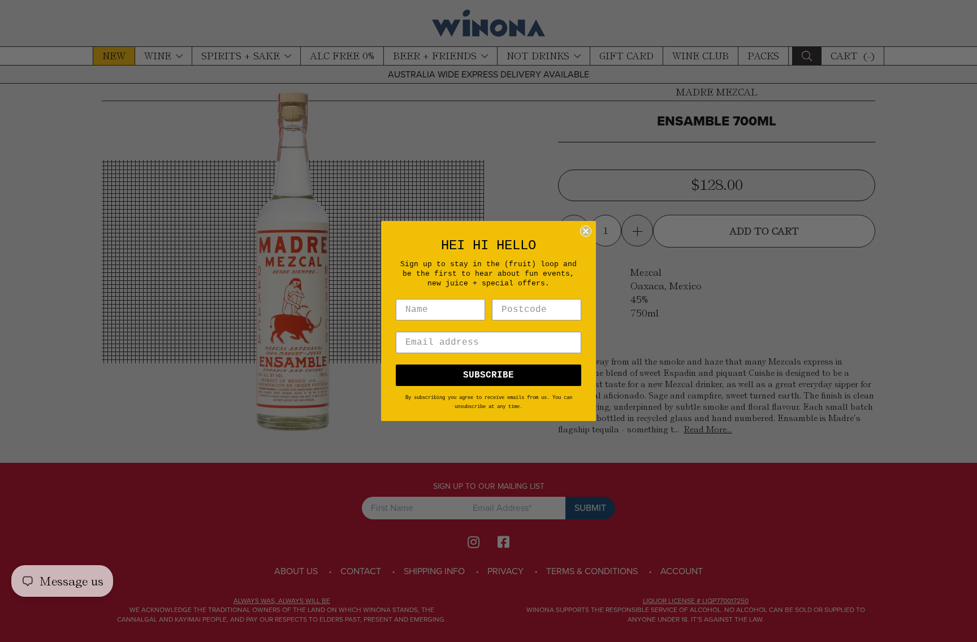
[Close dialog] (585, 231)
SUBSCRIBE (488, 375)
